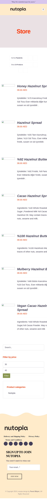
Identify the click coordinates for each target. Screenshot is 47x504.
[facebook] (6, 444)
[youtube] (11, 444)
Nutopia (11, 393)
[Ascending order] (35, 58)
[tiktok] (31, 444)
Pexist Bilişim (34, 491)
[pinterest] (26, 444)
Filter (6, 375)
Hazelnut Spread (29, 122)
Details (5, 94)
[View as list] (25, 70)
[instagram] (21, 444)
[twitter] (16, 444)
